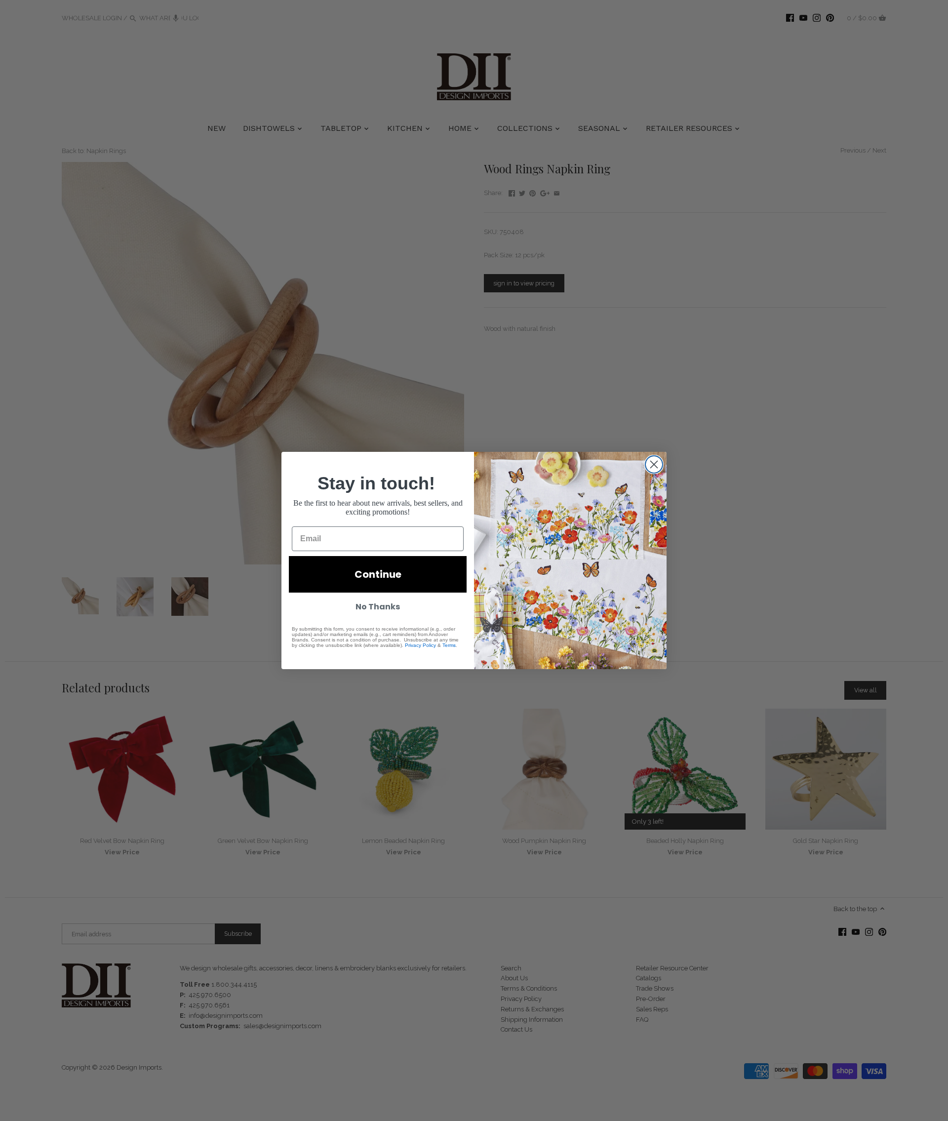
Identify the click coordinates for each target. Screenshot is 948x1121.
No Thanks (378, 606)
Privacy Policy (420, 645)
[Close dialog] (654, 464)
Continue (378, 574)
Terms (449, 645)
